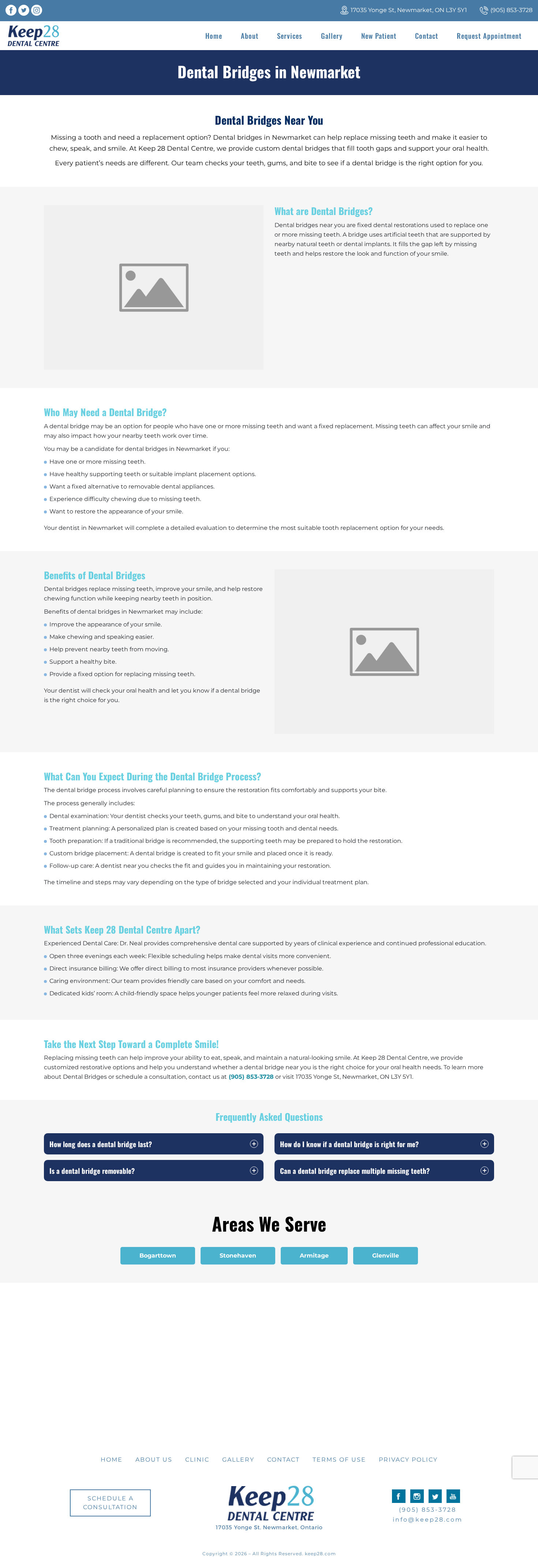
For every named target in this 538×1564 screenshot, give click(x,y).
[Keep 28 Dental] (33, 35)
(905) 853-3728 (511, 10)
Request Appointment (489, 35)
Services (289, 35)
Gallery (332, 35)
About (249, 35)
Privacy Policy (408, 1459)
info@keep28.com (428, 1519)
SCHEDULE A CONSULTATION (110, 1503)
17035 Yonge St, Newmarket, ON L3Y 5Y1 (409, 10)
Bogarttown (157, 1255)
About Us (153, 1459)
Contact (426, 35)
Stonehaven (238, 1255)
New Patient (378, 35)
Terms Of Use (339, 1459)
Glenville (385, 1255)
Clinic (197, 1459)
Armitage (314, 1255)
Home (213, 35)
